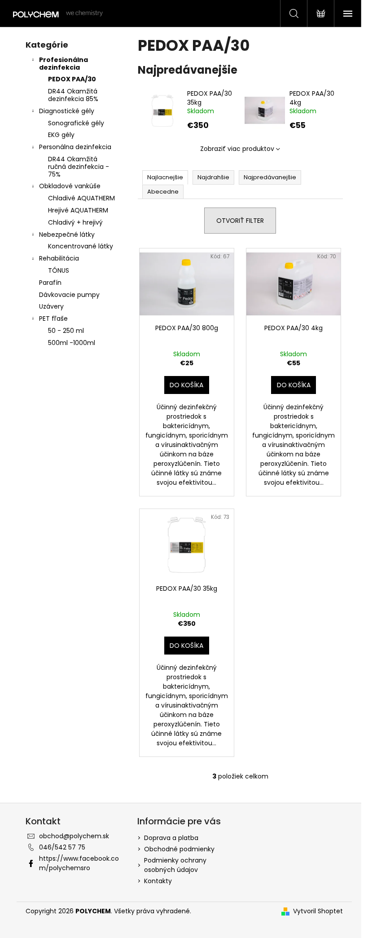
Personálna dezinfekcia (75, 146)
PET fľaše (53, 318)
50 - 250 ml (66, 330)
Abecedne (163, 191)
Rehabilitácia (59, 258)
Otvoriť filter (240, 220)
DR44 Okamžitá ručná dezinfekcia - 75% (78, 167)
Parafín (50, 282)
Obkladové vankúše (70, 185)
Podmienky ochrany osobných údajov (175, 865)
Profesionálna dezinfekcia (63, 63)
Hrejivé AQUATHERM (78, 210)
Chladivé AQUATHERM (81, 198)
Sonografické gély (76, 123)
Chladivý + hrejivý (75, 222)
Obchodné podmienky (179, 849)
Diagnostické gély (66, 110)
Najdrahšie (213, 177)
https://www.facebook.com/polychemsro (79, 863)
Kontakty (158, 880)
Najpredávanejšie (270, 177)
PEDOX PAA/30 (72, 79)
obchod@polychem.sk (74, 836)
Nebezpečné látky (67, 234)
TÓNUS (58, 270)
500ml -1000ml (71, 342)
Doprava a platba (171, 837)
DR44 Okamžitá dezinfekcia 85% (73, 95)
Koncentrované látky (80, 246)
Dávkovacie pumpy (69, 294)
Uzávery (51, 306)
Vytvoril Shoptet (318, 911)
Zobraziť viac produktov (237, 148)
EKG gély (61, 134)
